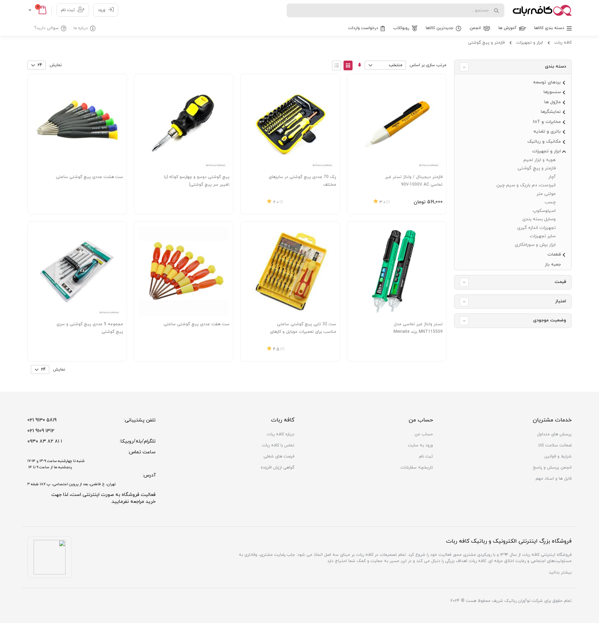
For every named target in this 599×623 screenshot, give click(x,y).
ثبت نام (68, 10)
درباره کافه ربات (280, 434)
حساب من (424, 434)
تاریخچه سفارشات (416, 467)
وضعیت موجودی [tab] (549, 320)
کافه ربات (563, 42)
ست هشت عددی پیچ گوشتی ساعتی (89, 177)
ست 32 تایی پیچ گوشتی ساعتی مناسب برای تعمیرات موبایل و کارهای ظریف (303, 331)
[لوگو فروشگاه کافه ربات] (542, 10)
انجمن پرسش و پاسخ (552, 467)
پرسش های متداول (554, 434)
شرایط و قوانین (558, 456)
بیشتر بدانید (560, 572)
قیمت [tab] (560, 282)
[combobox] (395, 10)
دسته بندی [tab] (555, 66)
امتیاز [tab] (560, 301)
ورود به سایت (420, 445)
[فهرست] (336, 65)
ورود (101, 10)
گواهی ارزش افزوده (277, 467)
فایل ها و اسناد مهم (554, 478)
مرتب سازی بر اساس (428, 65)
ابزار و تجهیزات (529, 43)
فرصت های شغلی (278, 456)
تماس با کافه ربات (278, 445)
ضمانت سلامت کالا (555, 445)
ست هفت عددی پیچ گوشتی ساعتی (196, 324)
